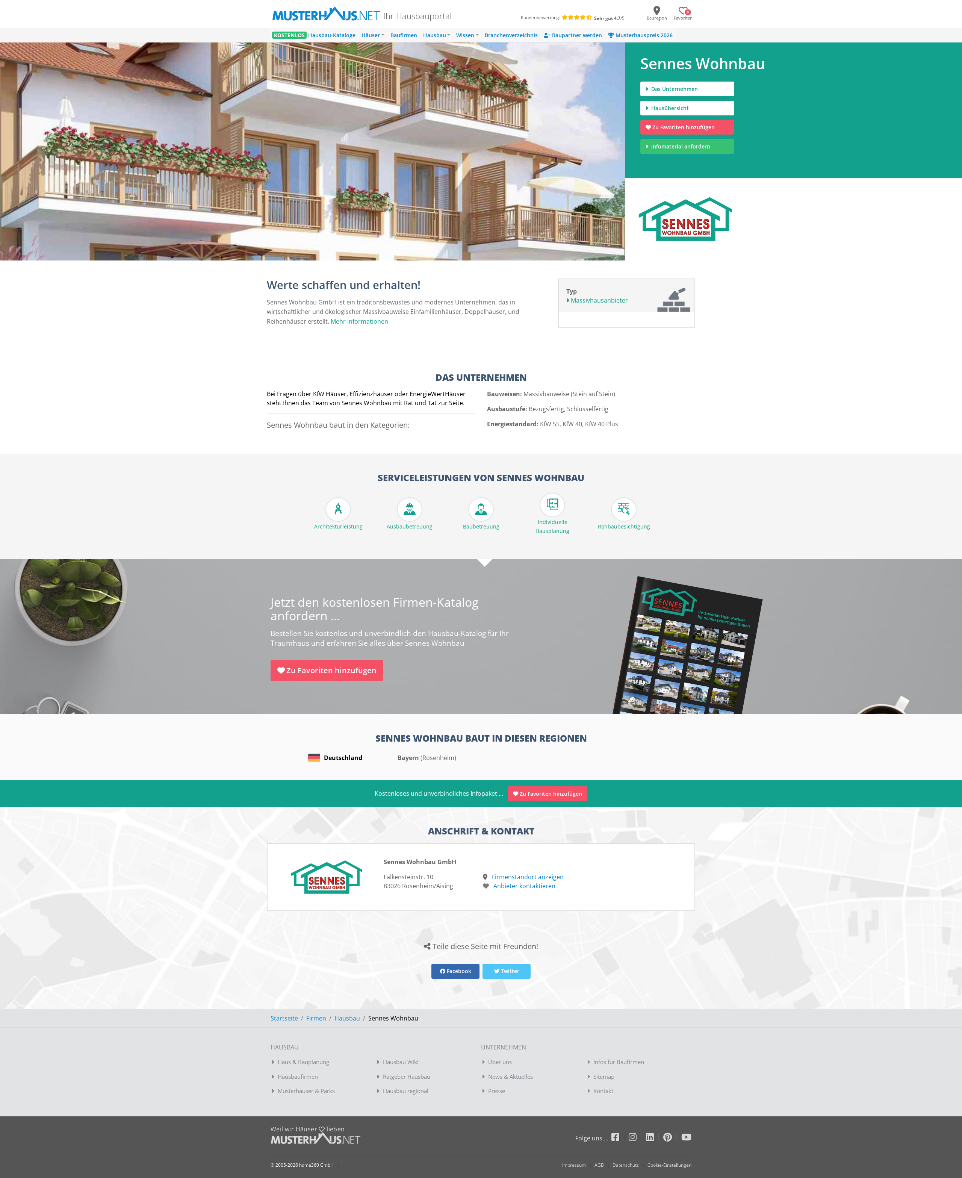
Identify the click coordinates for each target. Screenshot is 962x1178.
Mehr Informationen (359, 321)
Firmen (316, 1018)
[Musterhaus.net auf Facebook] (620, 1138)
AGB (599, 1165)
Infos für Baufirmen (618, 1062)
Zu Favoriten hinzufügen (683, 127)
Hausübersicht (669, 108)
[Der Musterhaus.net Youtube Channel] (686, 1138)
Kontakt (603, 1091)
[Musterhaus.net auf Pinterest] (672, 1138)
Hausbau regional (405, 1091)
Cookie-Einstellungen (669, 1165)
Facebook (458, 971)
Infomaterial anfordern (682, 146)
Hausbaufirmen (298, 1076)
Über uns (500, 1062)
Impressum (574, 1165)
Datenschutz (626, 1165)
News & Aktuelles (510, 1076)
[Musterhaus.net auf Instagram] (637, 1138)
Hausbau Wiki (401, 1062)
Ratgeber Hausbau (406, 1076)
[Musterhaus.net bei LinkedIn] (654, 1138)
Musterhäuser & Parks (306, 1091)
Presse (496, 1091)
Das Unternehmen (674, 88)
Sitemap (603, 1076)
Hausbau (347, 1018)
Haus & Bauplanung (303, 1062)
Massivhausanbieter (598, 300)
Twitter (509, 971)
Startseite (284, 1018)
